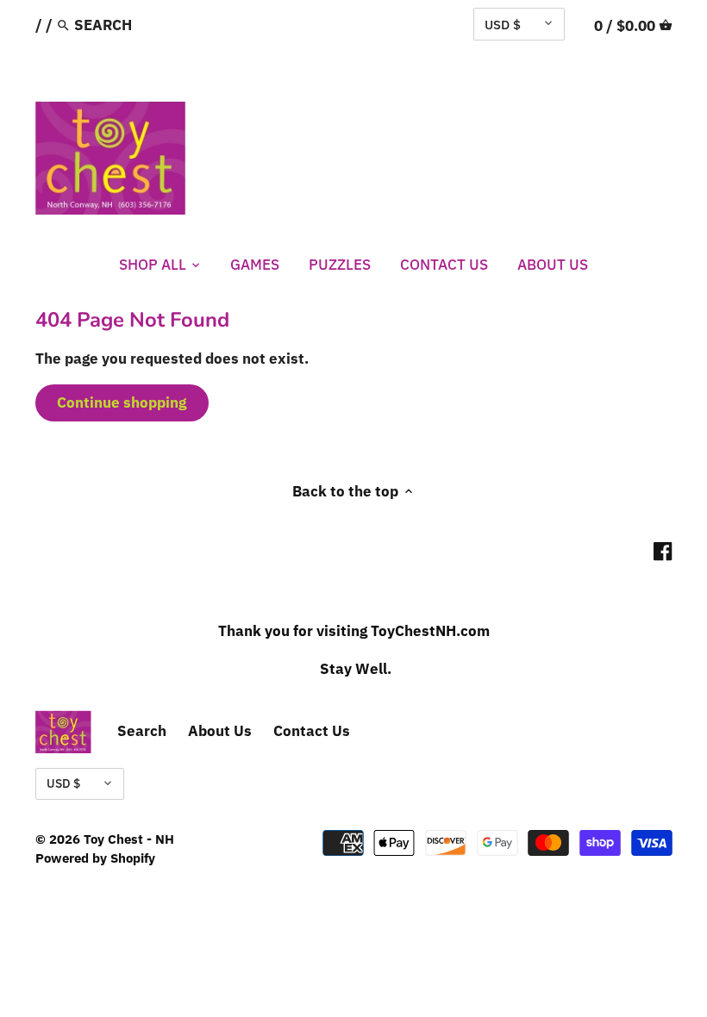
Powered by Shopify (95, 857)
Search (141, 730)
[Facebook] (663, 550)
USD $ (503, 24)
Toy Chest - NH (129, 838)
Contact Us (311, 730)
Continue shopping (121, 402)
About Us (220, 730)
